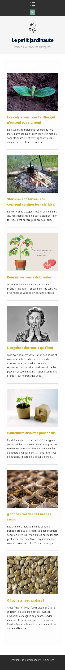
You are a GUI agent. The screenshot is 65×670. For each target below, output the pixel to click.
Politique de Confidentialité (26, 660)
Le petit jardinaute (33, 40)
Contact (49, 660)
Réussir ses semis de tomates (29, 277)
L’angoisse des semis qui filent (30, 348)
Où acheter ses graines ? (26, 600)
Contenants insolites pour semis (31, 433)
